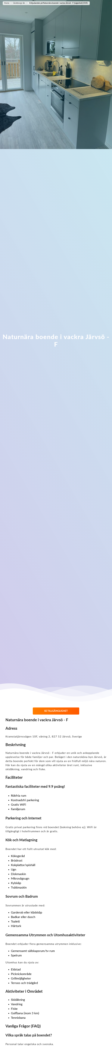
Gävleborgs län (19, 3)
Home (6, 3)
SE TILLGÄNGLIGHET (56, 711)
